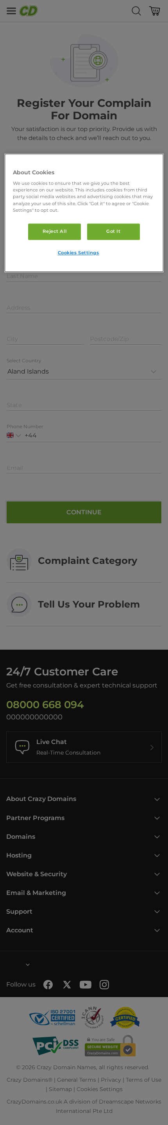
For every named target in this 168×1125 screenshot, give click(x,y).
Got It (113, 231)
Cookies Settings (78, 252)
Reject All (54, 231)
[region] (84, 212)
